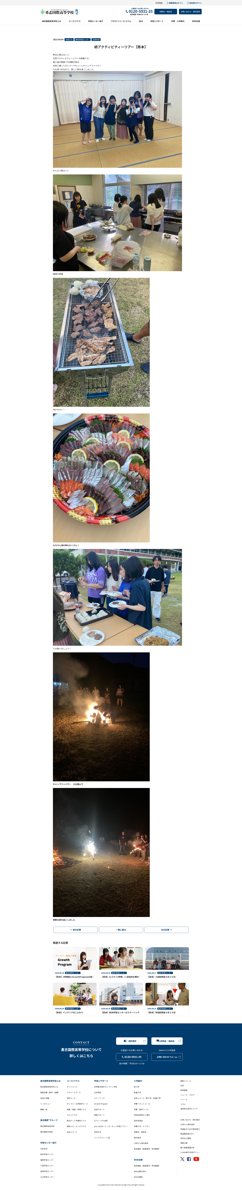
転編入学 (137, 1092)
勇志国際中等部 (46, 1132)
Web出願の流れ (140, 1171)
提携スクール (185, 1081)
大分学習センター (47, 1177)
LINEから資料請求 (141, 1143)
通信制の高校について (189, 1108)
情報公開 (183, 1143)
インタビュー (45, 1103)
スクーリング (99, 1098)
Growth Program (101, 1103)
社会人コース (72, 1132)
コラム (183, 1104)
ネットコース (72, 1086)
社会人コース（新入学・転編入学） (148, 1098)
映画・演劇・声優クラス (76, 1109)
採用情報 (159, 3)
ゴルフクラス (72, 1115)
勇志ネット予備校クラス (76, 1120)
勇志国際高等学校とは (51, 21)
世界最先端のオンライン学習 (105, 1086)
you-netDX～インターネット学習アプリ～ (111, 1126)
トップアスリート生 (102, 1137)
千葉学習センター (47, 1165)
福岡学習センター (47, 1160)
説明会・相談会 (166, 11)
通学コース (71, 1098)
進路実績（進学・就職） (50, 1092)
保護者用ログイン (176, 3)
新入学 (136, 1086)
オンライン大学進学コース (77, 1103)
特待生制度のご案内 (142, 1115)
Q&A (141, 21)
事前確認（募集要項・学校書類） (147, 1149)
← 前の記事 (75, 929)
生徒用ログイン (195, 3)
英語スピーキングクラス (76, 1126)
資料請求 (137, 1137)
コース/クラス (75, 21)
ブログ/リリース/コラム (121, 21)
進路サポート (99, 1115)
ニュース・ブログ (187, 1095)
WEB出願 (196, 21)
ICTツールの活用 (101, 1120)
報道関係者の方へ (187, 1133)
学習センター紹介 (95, 21)
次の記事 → (166, 929)
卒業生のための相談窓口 (190, 1129)
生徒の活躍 (44, 1098)
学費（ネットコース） (143, 1103)
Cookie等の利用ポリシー (190, 1152)
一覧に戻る (121, 929)
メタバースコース (74, 1092)
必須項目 (97, 1092)
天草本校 (96, 39)
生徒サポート (99, 1109)
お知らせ (69, 39)
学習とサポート (157, 21)
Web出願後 (138, 1177)
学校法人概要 (185, 1138)
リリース (183, 1099)
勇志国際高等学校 (47, 1126)
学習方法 (97, 1132)
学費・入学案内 (177, 21)
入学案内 (138, 1080)
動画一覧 (43, 1109)
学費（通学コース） (142, 1109)
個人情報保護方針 (187, 1147)
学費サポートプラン (142, 1126)
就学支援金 (138, 1120)
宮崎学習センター (47, 1171)
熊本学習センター (82, 39)
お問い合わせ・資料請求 (190, 11)
